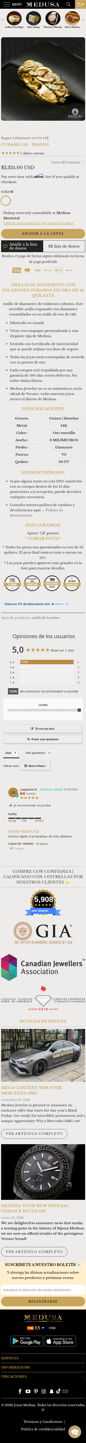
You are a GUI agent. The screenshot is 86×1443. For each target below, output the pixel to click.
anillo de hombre (46, 618)
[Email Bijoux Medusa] (65, 1392)
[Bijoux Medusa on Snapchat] (52, 1392)
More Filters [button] (36, 766)
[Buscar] (70, 4)
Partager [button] (18, 848)
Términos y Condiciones (42, 1422)
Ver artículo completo (34, 1134)
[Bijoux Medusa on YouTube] (28, 1392)
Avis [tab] (8, 753)
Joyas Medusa (24, 1405)
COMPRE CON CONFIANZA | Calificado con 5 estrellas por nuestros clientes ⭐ (43, 877)
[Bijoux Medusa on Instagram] (44, 1392)
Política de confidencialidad (43, 1429)
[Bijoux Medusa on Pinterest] (36, 1392)
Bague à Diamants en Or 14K (25, 138)
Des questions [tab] (35, 753)
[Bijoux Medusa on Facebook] (20, 1392)
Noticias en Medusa (43, 1021)
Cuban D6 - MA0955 (21, 844)
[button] (74, 1431)
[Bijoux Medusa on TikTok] (58, 1392)
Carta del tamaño (66, 162)
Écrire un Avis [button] (45, 729)
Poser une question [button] (45, 739)
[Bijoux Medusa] (43, 4)
